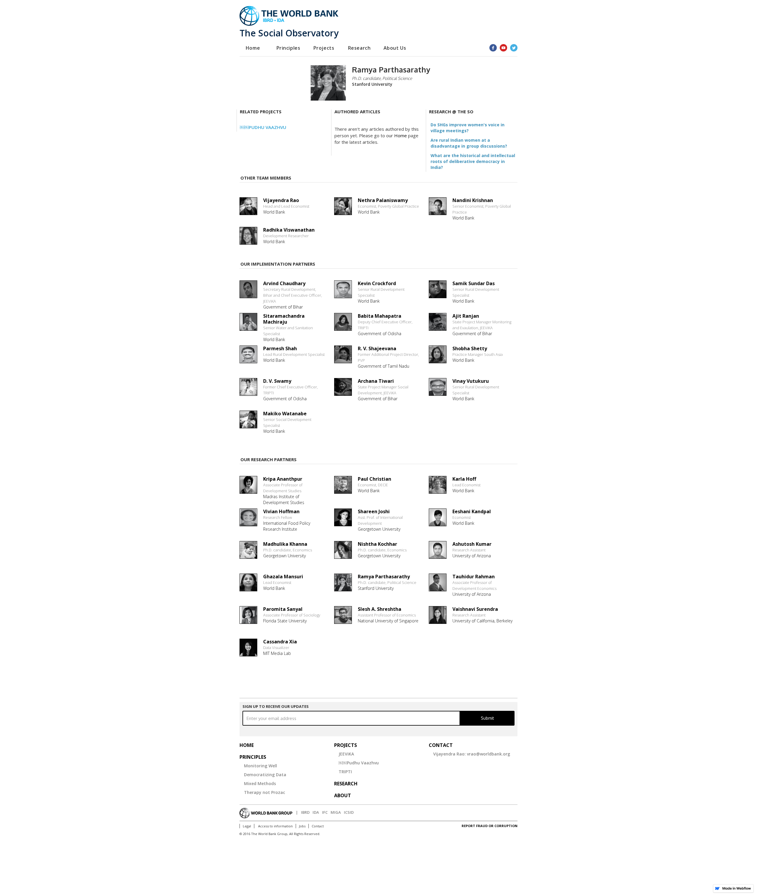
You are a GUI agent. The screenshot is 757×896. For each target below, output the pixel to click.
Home (253, 48)
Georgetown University (379, 529)
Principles (288, 48)
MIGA (336, 812)
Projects (323, 48)
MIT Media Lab (277, 653)
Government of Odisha (379, 333)
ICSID (349, 812)
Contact (318, 826)
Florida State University (285, 621)
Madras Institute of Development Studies (283, 499)
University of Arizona (471, 555)
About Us (395, 48)
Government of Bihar (283, 307)
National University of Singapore (388, 621)
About (342, 795)
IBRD (305, 812)
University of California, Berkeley (482, 621)
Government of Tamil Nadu (383, 366)
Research (359, 48)
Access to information (275, 826)
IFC (325, 812)
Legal (247, 826)
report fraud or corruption (489, 826)
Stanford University (376, 588)
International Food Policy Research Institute (286, 526)
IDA (316, 812)
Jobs (302, 826)
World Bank (369, 301)
